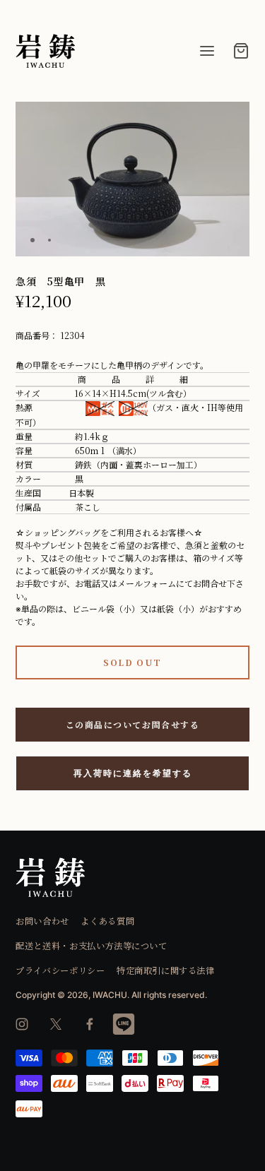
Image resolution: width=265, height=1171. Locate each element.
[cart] (241, 51)
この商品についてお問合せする (133, 724)
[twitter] (56, 1024)
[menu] (207, 51)
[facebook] (90, 1024)
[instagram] (22, 1024)
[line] (124, 1024)
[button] (233, 118)
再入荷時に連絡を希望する (132, 773)
